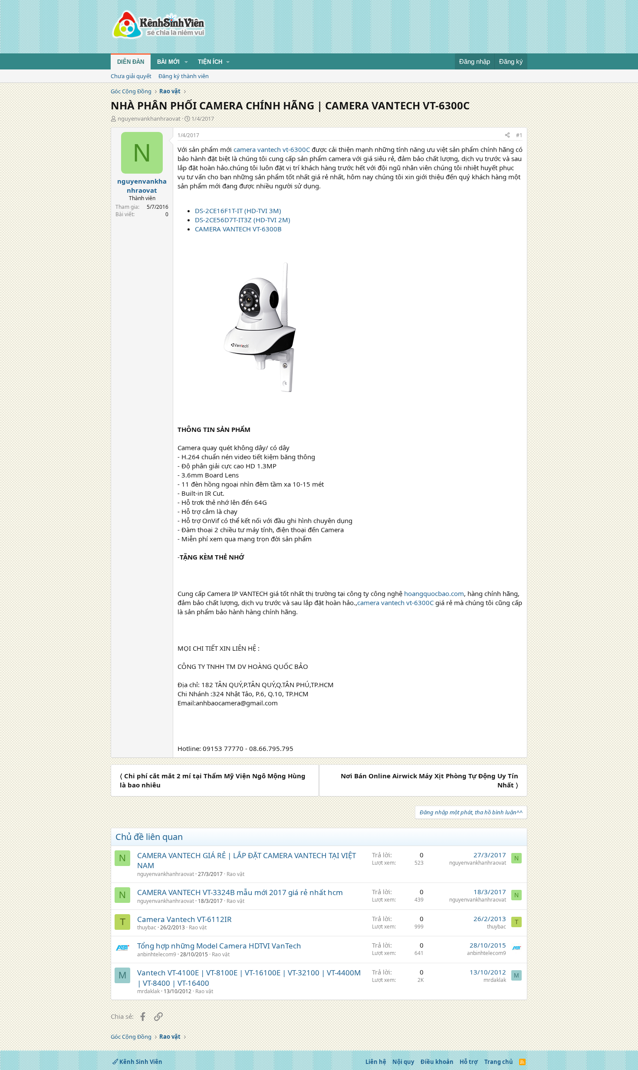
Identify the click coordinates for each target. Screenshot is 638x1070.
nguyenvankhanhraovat (149, 118)
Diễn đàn (130, 62)
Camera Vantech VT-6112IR (184, 919)
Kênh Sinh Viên (140, 1062)
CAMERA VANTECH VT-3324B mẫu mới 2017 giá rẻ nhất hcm (240, 892)
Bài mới (168, 62)
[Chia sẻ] (507, 136)
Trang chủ (498, 1062)
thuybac (146, 927)
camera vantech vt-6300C (271, 149)
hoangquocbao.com (434, 593)
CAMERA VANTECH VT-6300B (238, 228)
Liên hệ (375, 1062)
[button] (186, 62)
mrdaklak (148, 991)
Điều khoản (437, 1062)
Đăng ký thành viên (183, 76)
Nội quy (403, 1062)
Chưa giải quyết (131, 76)
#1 (519, 135)
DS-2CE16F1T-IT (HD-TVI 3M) (238, 210)
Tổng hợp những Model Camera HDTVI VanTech (219, 946)
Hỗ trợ (469, 1062)
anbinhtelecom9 (156, 954)
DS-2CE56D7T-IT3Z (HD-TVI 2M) (242, 219)
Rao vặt (235, 874)
